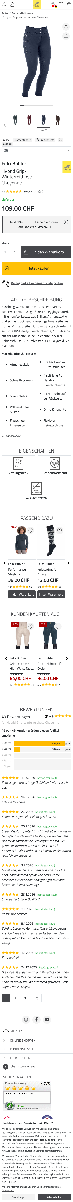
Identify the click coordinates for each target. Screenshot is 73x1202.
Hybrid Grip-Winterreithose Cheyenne (26, 17)
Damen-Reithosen (22, 13)
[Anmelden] (12, 4)
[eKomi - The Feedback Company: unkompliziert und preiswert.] (27, 1095)
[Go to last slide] (5, 563)
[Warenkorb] (69, 4)
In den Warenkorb (22, 594)
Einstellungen (18, 1197)
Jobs (20, 1066)
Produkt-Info (47, 140)
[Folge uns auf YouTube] (47, 1020)
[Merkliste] (61, 4)
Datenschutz (8, 1190)
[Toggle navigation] (4, 4)
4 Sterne (6, 749)
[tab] (22, 105)
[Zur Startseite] (37, 4)
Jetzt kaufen (39, 268)
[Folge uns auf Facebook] (36, 1020)
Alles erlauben (54, 1197)
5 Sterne (6, 743)
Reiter (5, 13)
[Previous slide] (5, 125)
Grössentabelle (22, 140)
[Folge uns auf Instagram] (26, 1020)
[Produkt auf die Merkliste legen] (66, 27)
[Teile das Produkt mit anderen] (66, 36)
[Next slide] (68, 125)
